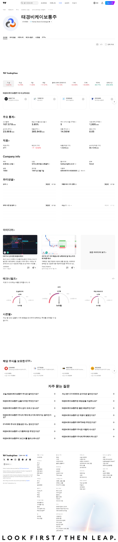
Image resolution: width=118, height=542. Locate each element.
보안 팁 (58, 526)
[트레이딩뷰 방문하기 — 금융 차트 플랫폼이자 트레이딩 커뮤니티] (10, 73)
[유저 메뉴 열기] (102, 3)
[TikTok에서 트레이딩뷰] (26, 459)
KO (97, 3)
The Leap (59, 475)
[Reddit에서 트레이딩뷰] (30, 459)
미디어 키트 (59, 501)
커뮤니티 (53, 3)
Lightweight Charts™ (109, 461)
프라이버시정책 (60, 520)
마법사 (82, 485)
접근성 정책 (59, 524)
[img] (49, 22)
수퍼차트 (39, 457)
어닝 (38, 492)
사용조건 (58, 516)
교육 (81, 475)
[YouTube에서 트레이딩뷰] (11, 459)
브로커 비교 (59, 473)
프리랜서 (82, 487)
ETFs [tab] (44, 37)
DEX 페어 (39, 473)
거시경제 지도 (41, 508)
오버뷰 (58, 469)
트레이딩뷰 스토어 (61, 506)
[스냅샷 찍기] (97, 44)
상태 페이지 (59, 530)
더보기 (74, 3)
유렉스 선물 (59, 483)
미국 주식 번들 (60, 485)
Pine (38, 475)
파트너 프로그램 (107, 475)
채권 (38, 467)
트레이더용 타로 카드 (62, 508)
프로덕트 (44, 3)
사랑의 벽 (82, 459)
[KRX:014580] (5, 252)
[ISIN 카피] (79, 171)
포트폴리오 (40, 502)
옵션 (38, 506)
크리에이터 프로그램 (86, 463)
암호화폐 (39, 469)
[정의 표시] (10, 122)
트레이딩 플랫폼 (107, 465)
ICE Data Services (24, 468)
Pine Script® (40, 510)
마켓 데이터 (59, 461)
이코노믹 (39, 490)
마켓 (60, 3)
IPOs (38, 497)
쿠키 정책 (59, 522)
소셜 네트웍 (83, 457)
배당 (38, 494)
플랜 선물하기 (60, 463)
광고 (104, 471)
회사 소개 (59, 490)
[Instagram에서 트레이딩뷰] (15, 459)
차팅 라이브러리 (107, 459)
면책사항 (58, 518)
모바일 (39, 516)
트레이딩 (82, 473)
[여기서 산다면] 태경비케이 (13, 256)
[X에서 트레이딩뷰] (4, 459)
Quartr (28, 480)
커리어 (58, 499)
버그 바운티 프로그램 (62, 528)
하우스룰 (82, 465)
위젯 (104, 457)
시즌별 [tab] (37, 37)
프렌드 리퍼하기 (84, 461)
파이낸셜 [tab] (12, 37)
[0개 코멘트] (28, 267)
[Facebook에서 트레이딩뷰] (8, 459)
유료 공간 (82, 489)
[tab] (48, 184)
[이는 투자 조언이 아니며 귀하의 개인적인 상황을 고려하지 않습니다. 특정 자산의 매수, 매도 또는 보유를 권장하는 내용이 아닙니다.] (29, 282)
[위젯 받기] (101, 44)
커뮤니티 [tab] (21, 37)
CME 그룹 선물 (60, 481)
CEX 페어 (39, 471)
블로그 (58, 494)
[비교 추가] (25, 99)
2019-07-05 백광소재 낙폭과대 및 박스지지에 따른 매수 (58, 257)
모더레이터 (83, 467)
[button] (48, 3)
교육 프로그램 (107, 477)
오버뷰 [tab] (5, 37)
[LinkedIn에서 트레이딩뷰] (19, 459)
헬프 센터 (59, 497)
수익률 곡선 (40, 504)
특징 (57, 457)
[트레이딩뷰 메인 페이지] (4, 3)
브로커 (67, 3)
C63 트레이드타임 (61, 510)
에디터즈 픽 (83, 477)
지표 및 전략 (83, 483)
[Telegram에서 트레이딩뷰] (22, 459)
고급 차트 (105, 463)
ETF (38, 465)
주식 (38, 463)
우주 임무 (59, 492)
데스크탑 (39, 518)
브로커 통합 (106, 473)
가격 (57, 459)
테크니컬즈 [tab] (29, 37)
